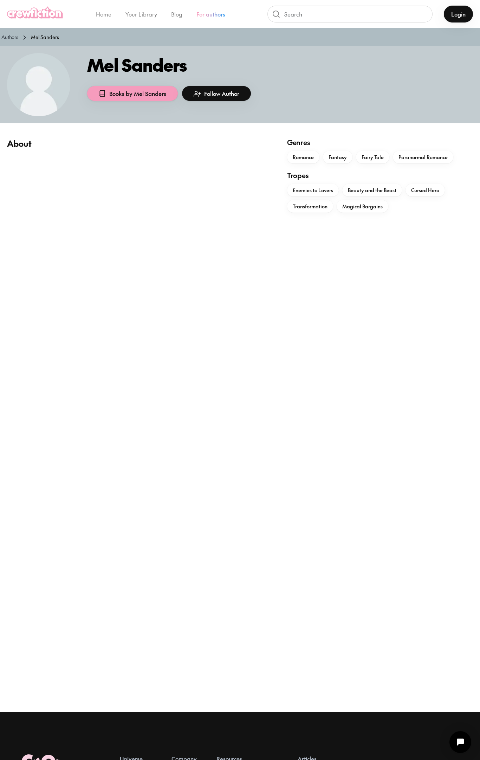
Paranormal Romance (423, 157)
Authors (9, 36)
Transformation (310, 206)
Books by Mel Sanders (137, 93)
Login (458, 14)
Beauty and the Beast (372, 190)
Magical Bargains (362, 206)
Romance (303, 157)
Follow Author (221, 93)
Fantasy (338, 157)
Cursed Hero (425, 190)
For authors (210, 14)
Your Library (141, 14)
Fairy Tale (373, 157)
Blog (176, 14)
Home (103, 14)
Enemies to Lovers (313, 190)
